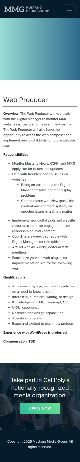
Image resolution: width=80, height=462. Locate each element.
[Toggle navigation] (69, 8)
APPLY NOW (40, 408)
